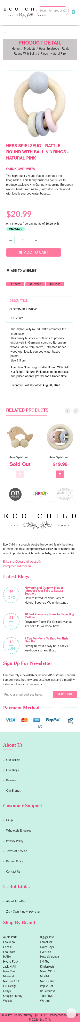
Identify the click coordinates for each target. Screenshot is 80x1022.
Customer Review (23, 309)
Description (18, 300)
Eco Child (45, 1019)
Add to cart (36, 252)
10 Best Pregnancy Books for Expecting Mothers (49, 616)
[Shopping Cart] (73, 11)
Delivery (16, 318)
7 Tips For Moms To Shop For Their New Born (46, 640)
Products (29, 48)
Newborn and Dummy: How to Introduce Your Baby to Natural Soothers (44, 591)
